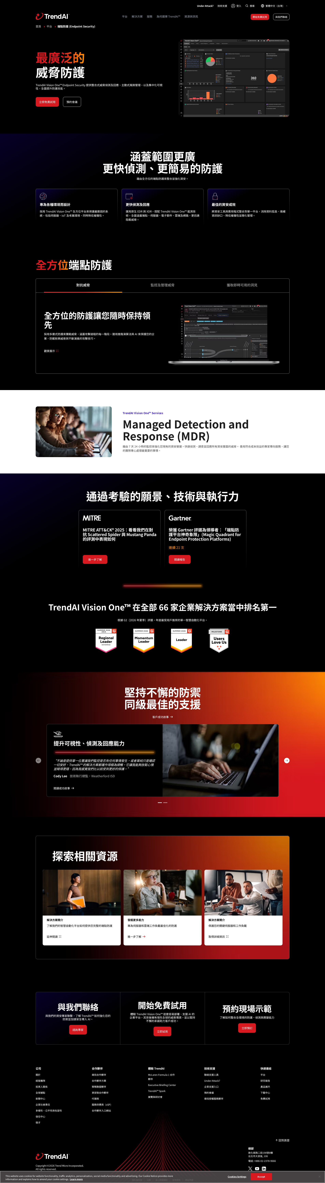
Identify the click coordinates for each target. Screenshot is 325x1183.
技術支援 (222, 6)
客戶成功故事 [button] (160, 717)
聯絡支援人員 (211, 1074)
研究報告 (265, 1080)
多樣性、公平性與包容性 (49, 1110)
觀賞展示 (49, 351)
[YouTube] (257, 1169)
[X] (250, 1169)
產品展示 (265, 1086)
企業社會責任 (43, 1104)
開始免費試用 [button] (260, 17)
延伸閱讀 (52, 936)
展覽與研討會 (155, 1097)
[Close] (319, 1176)
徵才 (38, 1122)
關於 (38, 1074)
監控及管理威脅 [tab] (163, 285)
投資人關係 (42, 1086)
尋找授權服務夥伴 (213, 1098)
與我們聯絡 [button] (281, 17)
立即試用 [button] (162, 1031)
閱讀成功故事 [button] (62, 788)
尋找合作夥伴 (99, 1074)
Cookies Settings (237, 1176)
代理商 (95, 1098)
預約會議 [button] (72, 102)
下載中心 (265, 1092)
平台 (49, 26)
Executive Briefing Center (162, 1085)
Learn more (76, 1179)
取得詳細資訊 (216, 936)
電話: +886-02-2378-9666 (262, 1161)
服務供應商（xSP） (102, 1104)
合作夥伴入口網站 (101, 1110)
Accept (261, 1176)
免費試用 (265, 1098)
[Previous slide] (38, 760)
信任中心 (40, 1116)
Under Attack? (205, 6)
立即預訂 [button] (247, 1028)
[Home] (60, 1156)
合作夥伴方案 (99, 1080)
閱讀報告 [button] (179, 559)
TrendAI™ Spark (156, 1091)
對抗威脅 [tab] (83, 285)
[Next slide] (287, 760)
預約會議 (209, 1092)
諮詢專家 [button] (78, 1030)
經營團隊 (40, 1080)
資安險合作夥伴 (100, 1092)
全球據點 (40, 1092)
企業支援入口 (211, 1086)
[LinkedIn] (264, 1169)
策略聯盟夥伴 (99, 1086)
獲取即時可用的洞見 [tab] (242, 285)
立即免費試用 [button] (47, 102)
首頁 (38, 26)
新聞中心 (40, 1098)
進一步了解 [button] (95, 559)
